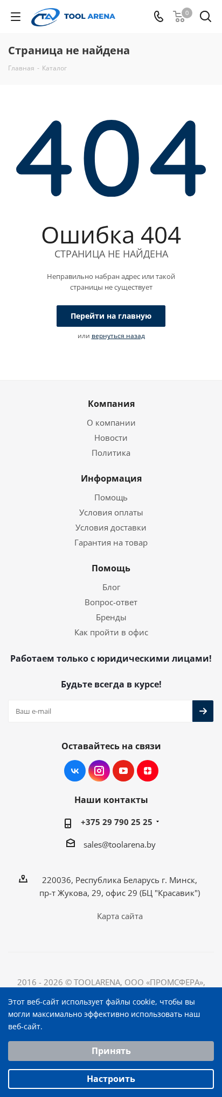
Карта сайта (120, 915)
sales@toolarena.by (120, 844)
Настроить (111, 1079)
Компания (111, 404)
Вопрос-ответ (111, 602)
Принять (111, 1051)
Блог (111, 587)
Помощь (111, 497)
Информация (111, 478)
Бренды (111, 617)
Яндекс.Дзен (147, 770)
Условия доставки (111, 527)
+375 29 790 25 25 (116, 821)
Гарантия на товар (111, 542)
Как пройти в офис (111, 632)
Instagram (99, 770)
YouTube (123, 770)
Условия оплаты (111, 512)
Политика (111, 452)
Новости (111, 437)
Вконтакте (75, 770)
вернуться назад (118, 335)
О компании (111, 422)
